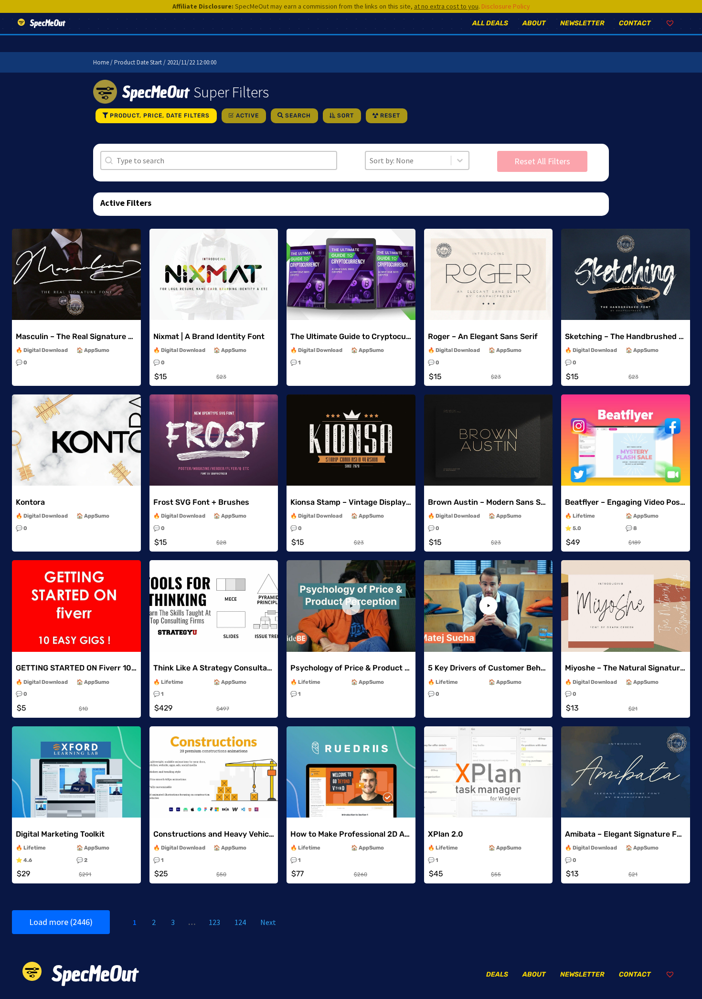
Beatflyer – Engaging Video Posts (626, 502)
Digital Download (45, 350)
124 (240, 922)
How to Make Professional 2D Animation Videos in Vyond (393, 834)
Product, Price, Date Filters (160, 115)
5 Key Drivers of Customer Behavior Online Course (520, 667)
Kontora (30, 502)
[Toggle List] (459, 160)
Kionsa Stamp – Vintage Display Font (357, 502)
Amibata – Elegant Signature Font (627, 834)
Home (101, 62)
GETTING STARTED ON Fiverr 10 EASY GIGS (94, 667)
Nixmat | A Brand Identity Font (209, 336)
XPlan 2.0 (445, 834)
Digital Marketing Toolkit (60, 834)
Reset (390, 115)
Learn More (76, 267)
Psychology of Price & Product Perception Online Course (394, 667)
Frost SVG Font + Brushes (201, 502)
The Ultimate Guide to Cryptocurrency (360, 336)
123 (214, 922)
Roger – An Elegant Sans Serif (483, 336)
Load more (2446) (61, 921)
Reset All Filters (542, 161)
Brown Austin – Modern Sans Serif (490, 502)
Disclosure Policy (505, 6)
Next (268, 922)
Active (247, 115)
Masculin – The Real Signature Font (80, 336)
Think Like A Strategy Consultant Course (228, 667)
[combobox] (408, 160)
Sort (345, 115)
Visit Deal (76, 289)
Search (298, 115)
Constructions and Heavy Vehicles (216, 834)
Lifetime (584, 516)
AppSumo (96, 350)
